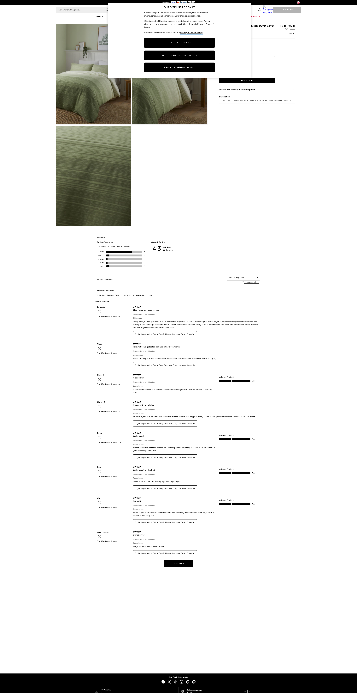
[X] (169, 682)
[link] (260, 10)
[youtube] (194, 682)
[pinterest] (188, 682)
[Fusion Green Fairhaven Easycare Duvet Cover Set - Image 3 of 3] (93, 176)
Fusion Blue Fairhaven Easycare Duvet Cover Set (174, 334)
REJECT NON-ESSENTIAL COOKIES (179, 55)
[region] (179, 40)
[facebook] (163, 682)
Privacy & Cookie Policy (191, 32)
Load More (178, 564)
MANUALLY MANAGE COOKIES (179, 67)
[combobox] (246, 277)
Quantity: (223, 65)
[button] (257, 96)
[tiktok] (175, 682)
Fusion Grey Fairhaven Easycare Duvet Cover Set (174, 365)
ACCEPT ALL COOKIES (179, 43)
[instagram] (181, 682)
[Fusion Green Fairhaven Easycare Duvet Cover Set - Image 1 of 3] (93, 74)
